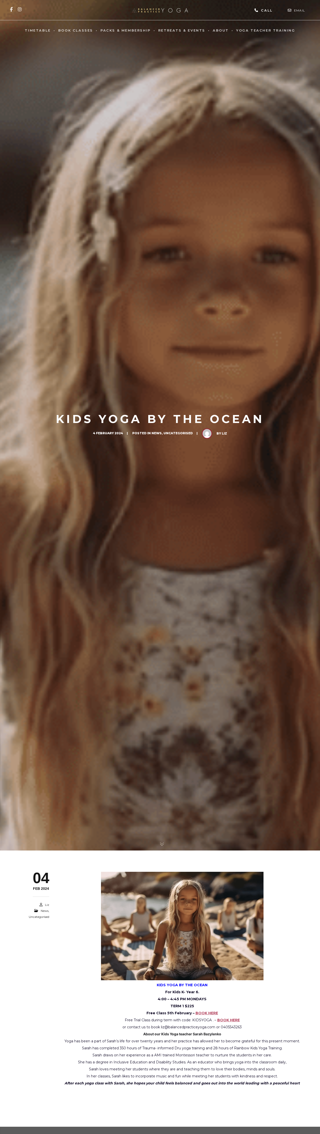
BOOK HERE (207, 1013)
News (157, 433)
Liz (224, 433)
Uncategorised (178, 433)
